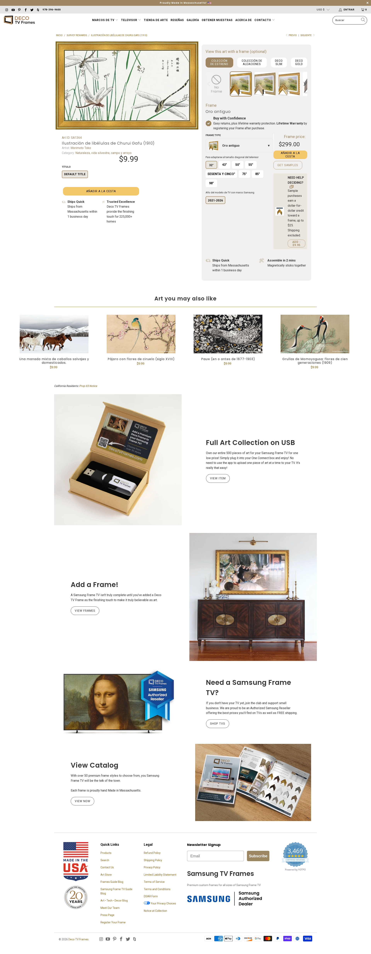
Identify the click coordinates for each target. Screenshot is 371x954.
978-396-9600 (52, 9)
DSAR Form (151, 896)
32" (211, 165)
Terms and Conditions (157, 889)
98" (211, 183)
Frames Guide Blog (111, 881)
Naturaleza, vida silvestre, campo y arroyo (103, 153)
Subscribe (258, 856)
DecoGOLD (299, 62)
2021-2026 (215, 200)
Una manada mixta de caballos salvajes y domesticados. (54, 334)
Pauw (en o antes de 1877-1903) (228, 334)
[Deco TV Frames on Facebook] (25, 9)
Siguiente (306, 35)
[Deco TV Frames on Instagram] (6, 9)
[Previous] (209, 83)
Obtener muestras (217, 20)
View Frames (85, 610)
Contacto (263, 20)
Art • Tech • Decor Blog (114, 900)
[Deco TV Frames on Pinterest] (19, 9)
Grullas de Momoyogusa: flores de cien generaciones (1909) (314, 334)
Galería (193, 20)
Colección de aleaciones (252, 62)
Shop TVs (217, 723)
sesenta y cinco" (221, 174)
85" (257, 174)
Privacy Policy (152, 867)
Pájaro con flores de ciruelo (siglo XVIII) (141, 334)
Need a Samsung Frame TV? (248, 687)
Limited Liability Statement (160, 874)
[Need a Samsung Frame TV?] (118, 702)
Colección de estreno (219, 62)
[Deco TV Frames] (19, 20)
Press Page (107, 915)
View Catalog (94, 765)
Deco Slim (279, 62)
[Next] (303, 83)
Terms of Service (154, 881)
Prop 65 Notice (88, 385)
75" (244, 174)
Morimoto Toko (80, 148)
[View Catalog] (253, 782)
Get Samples (287, 165)
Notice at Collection (155, 910)
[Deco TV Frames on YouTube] (12, 9)
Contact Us (107, 867)
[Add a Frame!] (253, 597)
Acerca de (243, 20)
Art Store (106, 874)
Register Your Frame (113, 922)
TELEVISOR (129, 20)
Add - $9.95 (296, 243)
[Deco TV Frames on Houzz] (38, 9)
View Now (82, 801)
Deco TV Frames (78, 939)
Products (105, 852)
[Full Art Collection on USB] (118, 459)
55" (250, 165)
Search (104, 860)
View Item (218, 478)
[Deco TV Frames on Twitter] (31, 9)
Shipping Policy (153, 860)
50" (237, 165)
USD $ (321, 9)
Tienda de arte (156, 20)
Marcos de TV (103, 20)
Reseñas (177, 20)
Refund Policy (152, 852)
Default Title (75, 174)
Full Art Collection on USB (250, 442)
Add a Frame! (94, 584)
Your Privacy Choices (163, 903)
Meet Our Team (110, 907)
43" (224, 165)
